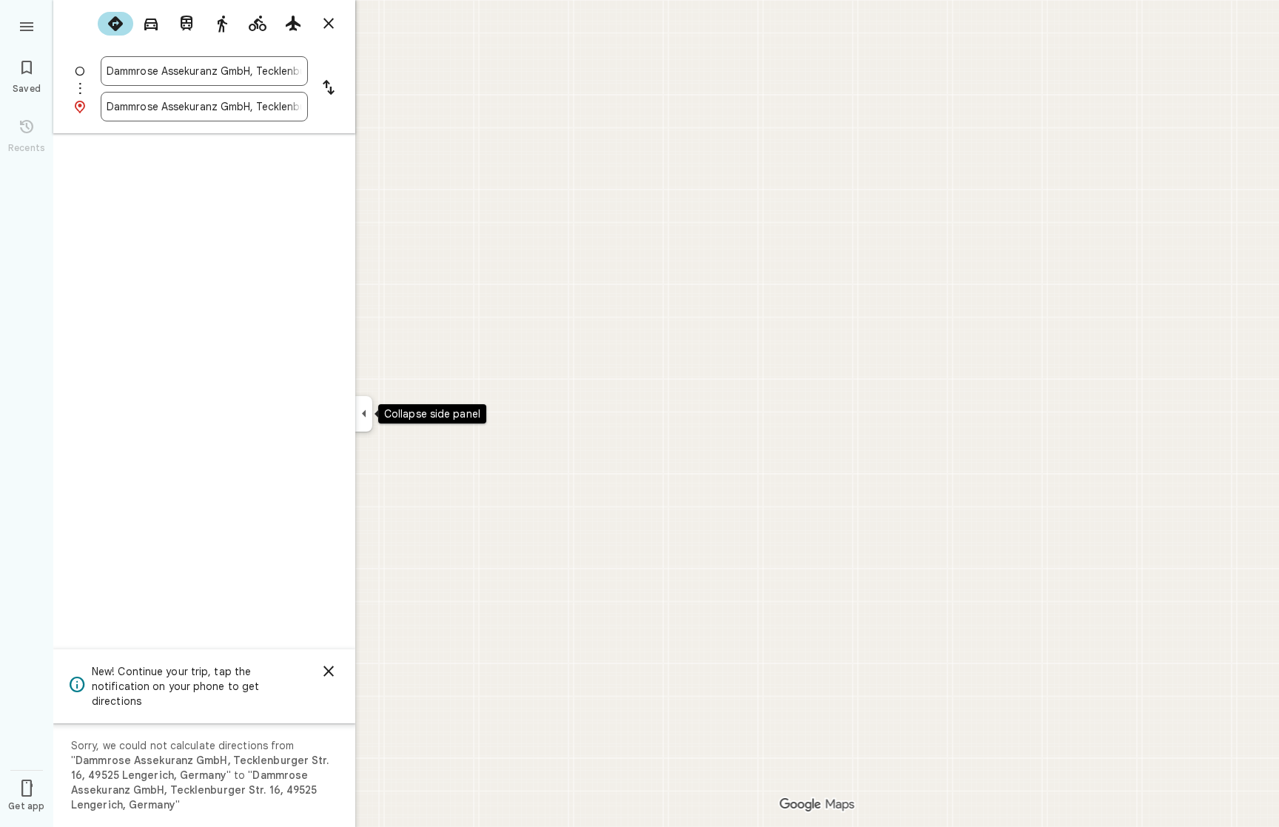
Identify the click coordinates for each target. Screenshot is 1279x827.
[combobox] (204, 71)
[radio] (115, 23)
